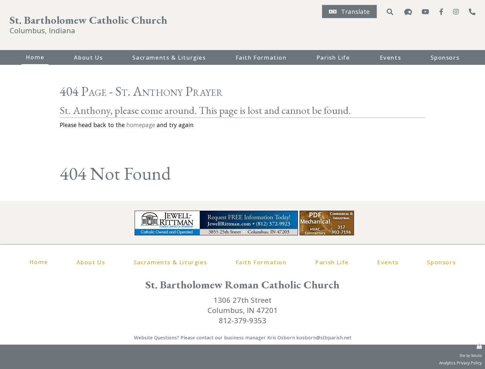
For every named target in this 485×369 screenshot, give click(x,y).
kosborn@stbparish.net (323, 337)
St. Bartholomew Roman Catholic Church (243, 284)
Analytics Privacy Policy (460, 362)
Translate (355, 11)
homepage (140, 125)
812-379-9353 (242, 320)
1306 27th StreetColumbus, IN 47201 (243, 305)
